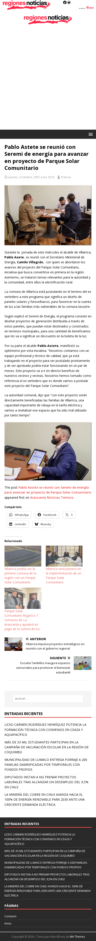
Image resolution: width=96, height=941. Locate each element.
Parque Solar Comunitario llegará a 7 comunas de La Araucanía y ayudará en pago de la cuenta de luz (22, 620)
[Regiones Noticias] (48, 7)
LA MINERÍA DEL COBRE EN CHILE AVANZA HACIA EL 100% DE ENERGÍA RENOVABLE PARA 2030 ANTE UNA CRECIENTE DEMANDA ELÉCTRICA (44, 799)
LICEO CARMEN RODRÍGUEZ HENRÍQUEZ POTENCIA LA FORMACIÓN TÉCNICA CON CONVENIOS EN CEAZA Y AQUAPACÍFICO (45, 729)
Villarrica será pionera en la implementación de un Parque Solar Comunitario (63, 575)
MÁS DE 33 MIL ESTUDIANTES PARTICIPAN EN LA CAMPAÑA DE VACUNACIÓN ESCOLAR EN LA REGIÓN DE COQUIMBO (46, 747)
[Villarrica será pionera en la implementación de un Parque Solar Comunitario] (64, 556)
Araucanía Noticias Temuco (51, 497)
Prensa (66, 177)
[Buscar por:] (48, 699)
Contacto (10, 916)
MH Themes (77, 937)
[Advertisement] (48, 79)
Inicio (7, 923)
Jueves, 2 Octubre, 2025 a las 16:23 (31, 177)
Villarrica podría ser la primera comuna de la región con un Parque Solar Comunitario (20, 575)
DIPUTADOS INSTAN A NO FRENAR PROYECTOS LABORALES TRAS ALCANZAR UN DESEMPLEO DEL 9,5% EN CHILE (46, 782)
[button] (90, 134)
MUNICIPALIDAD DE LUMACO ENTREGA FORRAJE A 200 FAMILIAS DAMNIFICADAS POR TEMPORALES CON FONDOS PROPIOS (45, 764)
